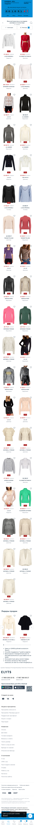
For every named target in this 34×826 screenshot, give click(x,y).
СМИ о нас (4, 761)
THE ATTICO (25, 177)
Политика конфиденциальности (9, 785)
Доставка (4, 732)
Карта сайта (22, 789)
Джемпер (25, 58)
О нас (3, 758)
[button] (2, 627)
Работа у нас (5, 770)
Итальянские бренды (7, 750)
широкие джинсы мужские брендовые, (14, 808)
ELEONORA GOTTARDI (25, 510)
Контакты (4, 773)
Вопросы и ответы (6, 738)
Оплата (3, 729)
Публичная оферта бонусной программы (11, 787)
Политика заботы (6, 776)
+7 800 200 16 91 (7, 678)
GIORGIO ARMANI (8, 480)
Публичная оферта (24, 785)
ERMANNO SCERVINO (8, 86)
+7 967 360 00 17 (22, 678)
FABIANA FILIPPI (25, 639)
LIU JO (9, 117)
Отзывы (3, 767)
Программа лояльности (8, 709)
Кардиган (8, 58)
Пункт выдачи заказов (8, 764)
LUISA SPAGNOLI (8, 56)
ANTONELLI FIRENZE (8, 359)
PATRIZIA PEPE (9, 298)
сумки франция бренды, (22, 809)
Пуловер (9, 209)
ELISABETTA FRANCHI (25, 56)
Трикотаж (24, 667)
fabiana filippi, (5, 811)
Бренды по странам (7, 747)
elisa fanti (13, 811)
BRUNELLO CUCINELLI (9, 639)
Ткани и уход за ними (8, 744)
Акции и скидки (6, 718)
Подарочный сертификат (9, 715)
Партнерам (4, 721)
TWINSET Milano (8, 238)
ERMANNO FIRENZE (9, 329)
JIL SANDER (25, 117)
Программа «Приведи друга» (10, 712)
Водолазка (25, 118)
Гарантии (14, 789)
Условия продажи (5, 789)
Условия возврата (6, 735)
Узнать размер (5, 741)
